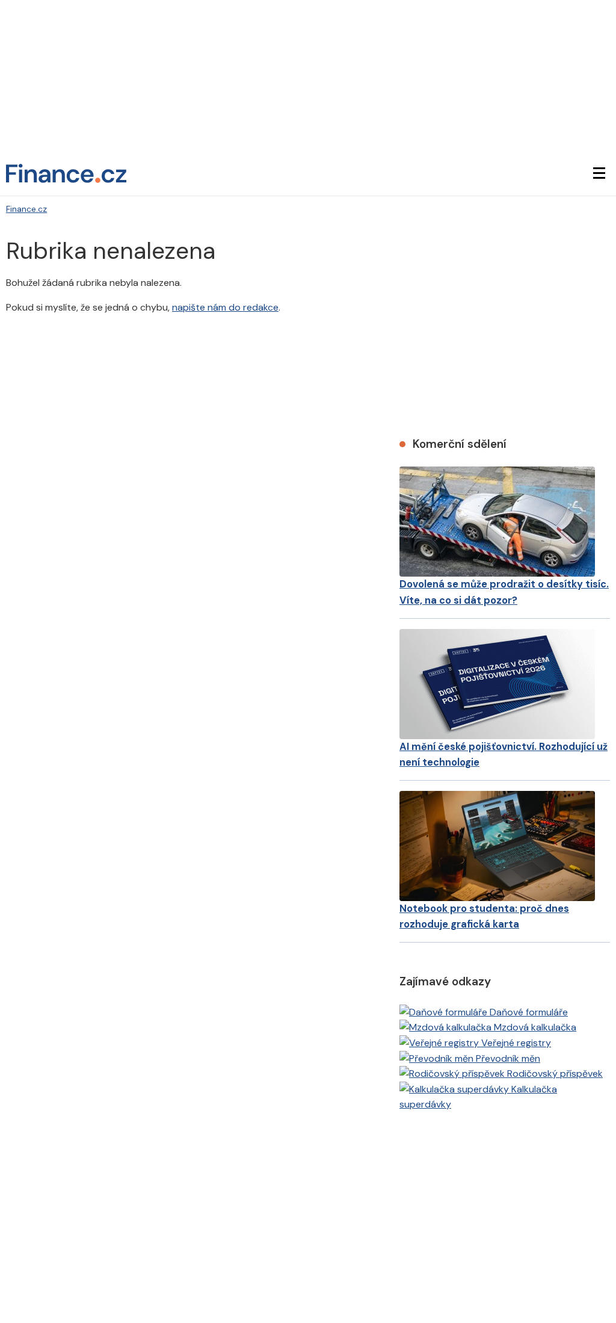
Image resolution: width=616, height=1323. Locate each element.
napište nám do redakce (225, 307)
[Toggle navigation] (599, 173)
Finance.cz (26, 208)
